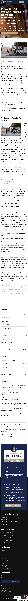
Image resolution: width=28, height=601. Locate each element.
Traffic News (19, 61)
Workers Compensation (8, 543)
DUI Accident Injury (7, 540)
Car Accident (5, 324)
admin (4, 61)
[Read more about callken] (7, 2)
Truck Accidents (6, 367)
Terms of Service (6, 568)
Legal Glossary (6, 339)
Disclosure (5, 563)
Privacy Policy (6, 566)
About (4, 555)
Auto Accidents (6, 317)
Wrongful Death (6, 374)
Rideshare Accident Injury (9, 537)
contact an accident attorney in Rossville (13, 231)
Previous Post (6, 285)
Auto (3, 314)
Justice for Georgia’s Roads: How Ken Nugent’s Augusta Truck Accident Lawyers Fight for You (12, 392)
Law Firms (4, 331)
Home (3, 550)
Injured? (4, 558)
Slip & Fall (4, 356)
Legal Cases (5, 335)
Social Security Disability (8, 360)
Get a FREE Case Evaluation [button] (10, 33)
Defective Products (7, 328)
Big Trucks (5, 321)
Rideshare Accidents (7, 353)
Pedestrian (5, 346)
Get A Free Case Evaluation (9, 553)
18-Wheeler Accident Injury (9, 535)
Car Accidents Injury (7, 532)
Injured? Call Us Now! (11, 581)
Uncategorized (6, 371)
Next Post (22, 285)
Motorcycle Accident (7, 342)
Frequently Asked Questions (10, 560)
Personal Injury (12, 61)
